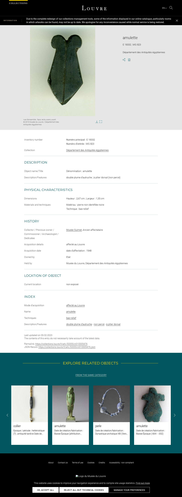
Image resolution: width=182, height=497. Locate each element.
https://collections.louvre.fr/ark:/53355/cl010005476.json (66, 347)
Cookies (90, 462)
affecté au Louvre (75, 305)
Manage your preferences (129, 490)
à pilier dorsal (113, 324)
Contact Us (63, 462)
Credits (102, 462)
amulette (71, 311)
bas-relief (71, 318)
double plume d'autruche (79, 324)
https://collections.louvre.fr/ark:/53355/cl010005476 (61, 344)
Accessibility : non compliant (121, 462)
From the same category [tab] (91, 375)
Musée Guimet (74, 229)
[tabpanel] (91, 415)
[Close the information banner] (177, 20)
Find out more (143, 483)
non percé (99, 324)
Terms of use (77, 462)
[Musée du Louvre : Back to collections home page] (94, 8)
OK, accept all (45, 490)
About (51, 462)
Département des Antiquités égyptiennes (87, 150)
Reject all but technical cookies (84, 490)
